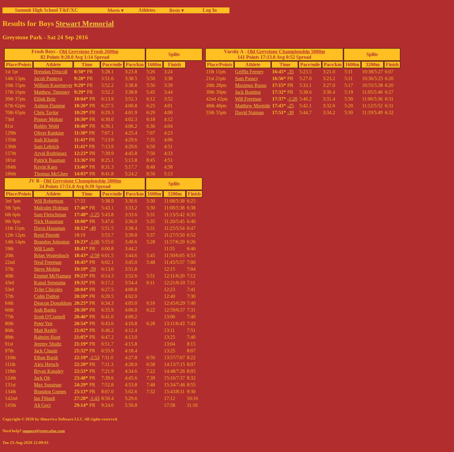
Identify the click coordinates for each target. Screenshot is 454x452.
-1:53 (94, 357)
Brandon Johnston (51, 241)
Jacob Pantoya (48, 78)
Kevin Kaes (45, 167)
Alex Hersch (46, 364)
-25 (290, 105)
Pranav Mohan (48, 119)
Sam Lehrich (46, 146)
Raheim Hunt (47, 337)
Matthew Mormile (252, 105)
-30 (290, 112)
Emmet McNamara (52, 275)
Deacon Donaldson (53, 303)
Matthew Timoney (52, 92)
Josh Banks (45, 309)
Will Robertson (48, 201)
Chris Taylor (46, 112)
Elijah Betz (45, 98)
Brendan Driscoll (50, 71)
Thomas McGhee (51, 173)
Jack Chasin (45, 350)
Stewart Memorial (85, 23)
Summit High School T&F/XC (46, 10)
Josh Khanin (46, 139)
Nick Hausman (48, 221)
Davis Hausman (49, 228)
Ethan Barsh (46, 357)
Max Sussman (47, 384)
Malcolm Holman (51, 207)
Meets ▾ (115, 10)
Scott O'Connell (49, 316)
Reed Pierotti (46, 235)
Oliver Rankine (49, 133)
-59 (92, 269)
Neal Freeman (47, 262)
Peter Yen (43, 323)
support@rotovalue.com (44, 430)
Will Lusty (44, 248)
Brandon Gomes (50, 391)
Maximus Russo (251, 85)
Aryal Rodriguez (50, 153)
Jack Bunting (248, 92)
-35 (290, 71)
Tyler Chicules (48, 289)
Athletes (146, 10)
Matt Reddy (45, 330)
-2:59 (94, 255)
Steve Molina (47, 269)
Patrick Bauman (49, 160)
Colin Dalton (46, 296)
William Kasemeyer (53, 85)
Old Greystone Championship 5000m (82, 180)
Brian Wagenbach (51, 255)
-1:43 (94, 398)
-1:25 (94, 214)
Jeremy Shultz (47, 344)
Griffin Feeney (249, 71)
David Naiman (249, 112)
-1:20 (292, 98)
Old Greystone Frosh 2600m (88, 51)
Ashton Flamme (49, 105)
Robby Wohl (46, 126)
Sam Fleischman (50, 214)
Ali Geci (42, 405)
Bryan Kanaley (49, 371)
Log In (208, 10)
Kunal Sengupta (49, 282)
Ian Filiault (44, 398)
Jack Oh (42, 378)
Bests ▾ (176, 10)
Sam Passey (246, 78)
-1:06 (94, 241)
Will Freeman (248, 98)
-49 (92, 228)
